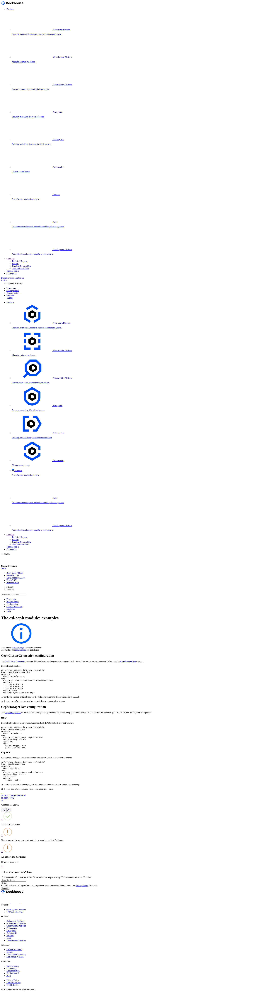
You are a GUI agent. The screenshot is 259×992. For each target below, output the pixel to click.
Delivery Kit (11, 933)
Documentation (7, 278)
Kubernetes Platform (15, 921)
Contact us (19, 278)
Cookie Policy (12, 985)
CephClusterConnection (15, 661)
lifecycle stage (18, 647)
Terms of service (13, 982)
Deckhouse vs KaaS (20, 268)
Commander (11, 928)
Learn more (11, 288)
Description (11, 599)
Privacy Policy (82, 885)
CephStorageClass (128, 661)
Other (88, 877)
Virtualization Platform (16, 923)
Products (10, 9)
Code (8, 938)
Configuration (12, 604)
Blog (8, 975)
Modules (10, 295)
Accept (5, 888)
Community (11, 273)
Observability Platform (16, 926)
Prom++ (9, 935)
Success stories (12, 271)
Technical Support (19, 261)
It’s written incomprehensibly (47, 877)
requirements (20, 650)
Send (4, 883)
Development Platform (16, 940)
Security (15, 263)
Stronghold (11, 930)
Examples (10, 609)
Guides (9, 298)
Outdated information (73, 877)
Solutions (10, 259)
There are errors (25, 877)
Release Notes (12, 601)
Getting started (12, 290)
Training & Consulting (21, 266)
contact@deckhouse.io (16, 909)
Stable (3, 568)
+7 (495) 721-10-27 (14, 912)
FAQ (8, 611)
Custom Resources (14, 606)
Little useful (9, 877)
